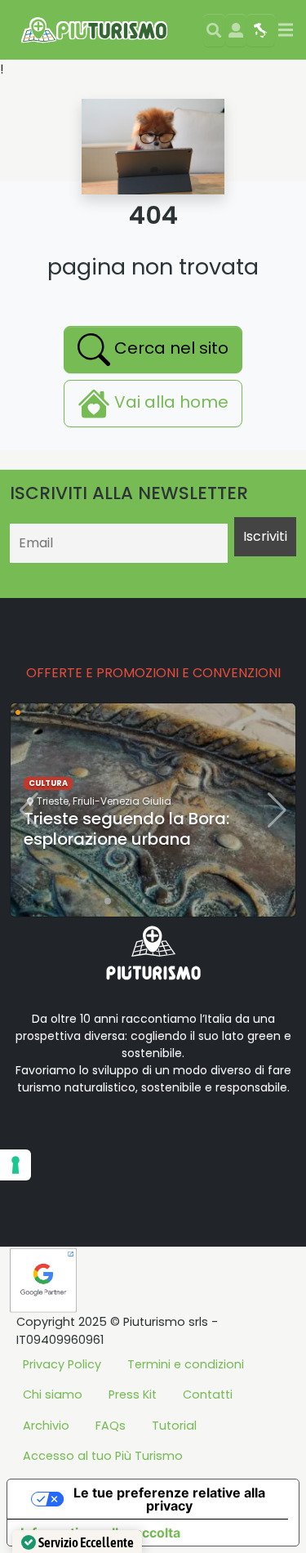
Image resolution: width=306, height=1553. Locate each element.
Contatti (208, 1394)
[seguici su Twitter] (88, 1138)
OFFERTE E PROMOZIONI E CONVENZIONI (153, 672)
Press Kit (133, 1394)
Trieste (53, 801)
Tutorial (174, 1425)
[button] (94, 901)
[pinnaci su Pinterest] (166, 1138)
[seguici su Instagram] (140, 1138)
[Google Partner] (43, 1279)
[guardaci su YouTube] (114, 1138)
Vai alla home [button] (169, 402)
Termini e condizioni (185, 1364)
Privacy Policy (62, 1364)
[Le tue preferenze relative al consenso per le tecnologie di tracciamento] (15, 1164)
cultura (48, 783)
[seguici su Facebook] (62, 1138)
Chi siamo (52, 1394)
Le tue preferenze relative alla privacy (169, 1499)
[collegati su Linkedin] (36, 1138)
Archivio (46, 1425)
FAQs (110, 1425)
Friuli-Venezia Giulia (122, 801)
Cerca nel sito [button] (169, 348)
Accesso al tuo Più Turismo (103, 1456)
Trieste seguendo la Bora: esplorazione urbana (126, 828)
